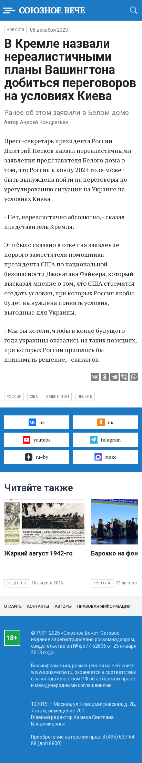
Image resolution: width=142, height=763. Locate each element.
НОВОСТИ (15, 30)
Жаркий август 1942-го (38, 553)
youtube (42, 439)
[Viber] (124, 377)
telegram (111, 439)
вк (42, 422)
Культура (102, 583)
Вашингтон (57, 397)
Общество (17, 583)
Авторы (63, 606)
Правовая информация (104, 606)
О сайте (13, 606)
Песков (85, 397)
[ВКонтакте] (95, 377)
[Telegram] (114, 377)
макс (110, 457)
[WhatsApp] (134, 377)
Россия (14, 397)
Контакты (38, 606)
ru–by (42, 457)
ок (110, 422)
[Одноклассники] (105, 377)
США (34, 397)
